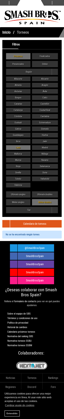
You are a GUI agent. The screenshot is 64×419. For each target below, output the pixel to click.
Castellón (45, 103)
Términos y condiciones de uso (22, 318)
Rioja (18, 166)
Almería (18, 85)
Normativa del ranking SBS (20, 336)
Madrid (45, 147)
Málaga (45, 153)
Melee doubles (44, 202)
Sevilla (18, 172)
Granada (45, 128)
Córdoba (18, 116)
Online (45, 64)
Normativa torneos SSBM (19, 345)
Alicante (45, 78)
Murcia (18, 160)
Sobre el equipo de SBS (19, 313)
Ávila (45, 91)
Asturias (18, 91)
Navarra (44, 160)
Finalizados (45, 56)
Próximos (18, 56)
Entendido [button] (12, 413)
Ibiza (18, 141)
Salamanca (45, 166)
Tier (29, 210)
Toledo (18, 178)
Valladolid (45, 178)
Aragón (45, 85)
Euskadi (18, 122)
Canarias (18, 103)
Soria (45, 172)
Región (29, 71)
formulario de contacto (25, 301)
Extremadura (45, 122)
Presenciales (18, 64)
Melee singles (18, 202)
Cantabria (45, 116)
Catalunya (18, 110)
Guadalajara (18, 135)
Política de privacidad (17, 322)
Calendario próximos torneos (21, 331)
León (18, 147)
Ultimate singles (18, 194)
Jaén (45, 141)
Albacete (18, 78)
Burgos (18, 97)
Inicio (6, 32)
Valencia (18, 185)
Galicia (18, 128)
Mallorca (18, 153)
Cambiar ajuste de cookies (19, 405)
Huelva (45, 135)
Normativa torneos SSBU (19, 340)
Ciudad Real (45, 110)
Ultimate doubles (45, 194)
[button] (35, 405)
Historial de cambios (17, 327)
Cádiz (45, 97)
